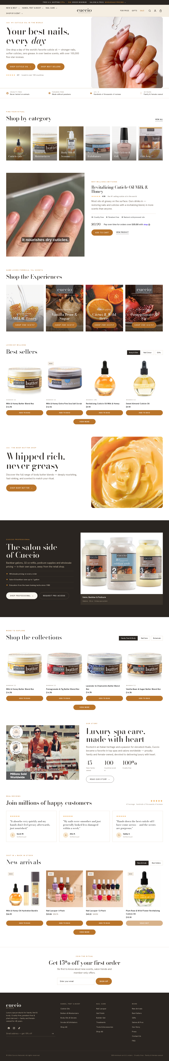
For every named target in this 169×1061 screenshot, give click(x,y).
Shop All (63, 1027)
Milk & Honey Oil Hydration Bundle (22, 910)
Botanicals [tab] (157, 638)
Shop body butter (21, 488)
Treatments (101, 1022)
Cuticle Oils (65, 1008)
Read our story (100, 779)
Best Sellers (137, 1013)
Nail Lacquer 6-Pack (55, 910)
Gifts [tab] (159, 353)
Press (134, 1031)
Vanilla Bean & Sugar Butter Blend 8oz (143, 689)
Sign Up (104, 981)
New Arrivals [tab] (141, 863)
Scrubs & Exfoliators (68, 1022)
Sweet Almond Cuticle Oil (138, 403)
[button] (13, 8)
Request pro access (54, 596)
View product (122, 232)
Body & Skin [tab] (133, 353)
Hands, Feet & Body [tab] (128, 638)
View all (159, 119)
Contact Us (136, 1036)
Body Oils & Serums (68, 1018)
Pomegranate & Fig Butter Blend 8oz (62, 689)
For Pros (124, 11)
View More (84, 422)
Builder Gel (100, 1018)
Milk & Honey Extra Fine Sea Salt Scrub (64, 403)
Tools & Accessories (104, 1027)
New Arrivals (137, 1008)
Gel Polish (100, 1013)
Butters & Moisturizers (69, 1013)
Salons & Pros (137, 1022)
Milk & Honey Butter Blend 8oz (20, 403)
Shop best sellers (51, 67)
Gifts (134, 11)
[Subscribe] (52, 1033)
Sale (142, 11)
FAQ (133, 1040)
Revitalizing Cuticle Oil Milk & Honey (102, 403)
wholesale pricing (114, 2)
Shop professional (22, 596)
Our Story (136, 1027)
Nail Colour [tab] (148, 353)
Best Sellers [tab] (156, 863)
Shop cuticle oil (21, 67)
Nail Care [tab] (144, 638)
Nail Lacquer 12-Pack (96, 910)
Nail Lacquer (101, 1008)
